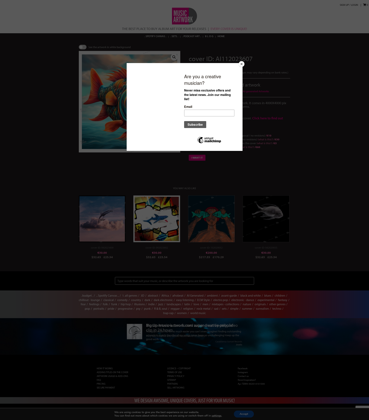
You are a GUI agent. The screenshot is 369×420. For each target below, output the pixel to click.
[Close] (241, 64)
